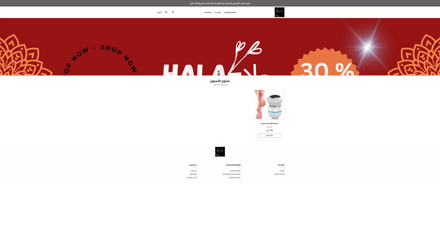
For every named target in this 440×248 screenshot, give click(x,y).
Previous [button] (432, 47)
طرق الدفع (193, 174)
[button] (173, 12)
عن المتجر (194, 171)
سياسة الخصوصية (235, 177)
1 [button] (221, 71)
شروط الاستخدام (235, 171)
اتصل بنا (218, 12)
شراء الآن (269, 135)
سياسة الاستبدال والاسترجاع (232, 174)
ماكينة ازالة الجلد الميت (269, 123)
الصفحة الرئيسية (230, 12)
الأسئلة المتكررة (279, 174)
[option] (220, 46)
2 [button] (218, 71)
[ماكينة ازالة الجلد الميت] (269, 105)
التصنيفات (207, 12)
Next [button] (7, 47)
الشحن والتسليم (192, 177)
